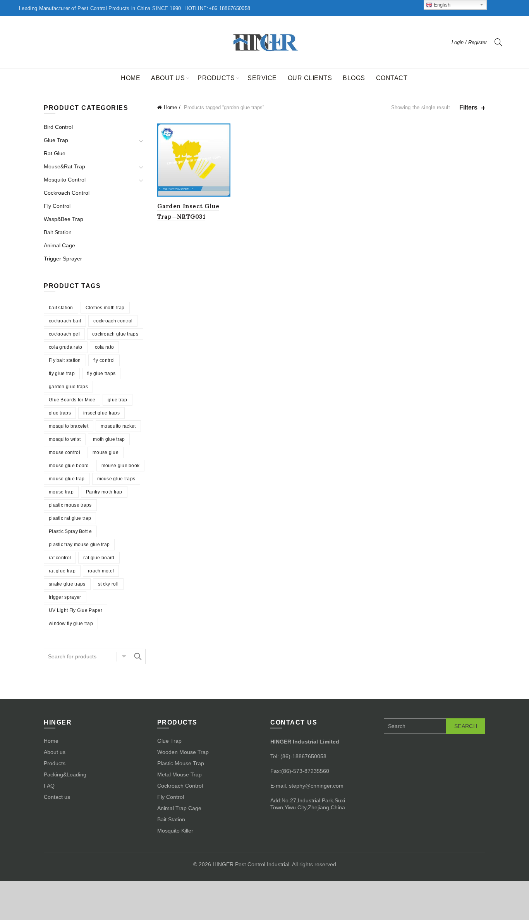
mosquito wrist (65, 439)
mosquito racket (118, 426)
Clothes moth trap (105, 307)
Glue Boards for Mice (72, 400)
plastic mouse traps (70, 505)
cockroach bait (65, 321)
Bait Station (58, 232)
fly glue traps (101, 373)
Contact (392, 78)
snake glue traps (67, 584)
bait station (61, 307)
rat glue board (98, 557)
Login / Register (469, 42)
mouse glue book (120, 465)
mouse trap (61, 492)
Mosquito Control (65, 179)
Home (130, 78)
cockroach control (112, 321)
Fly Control (57, 206)
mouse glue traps (116, 478)
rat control (60, 557)
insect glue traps (101, 413)
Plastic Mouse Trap (180, 763)
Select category (123, 656)
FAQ (49, 786)
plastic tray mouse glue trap (79, 544)
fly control (104, 360)
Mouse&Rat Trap (64, 166)
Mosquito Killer (175, 830)
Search (138, 656)
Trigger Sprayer (63, 258)
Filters (468, 107)
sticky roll (108, 584)
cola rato (104, 347)
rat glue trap (62, 571)
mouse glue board (69, 465)
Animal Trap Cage (179, 808)
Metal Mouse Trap (179, 774)
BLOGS (354, 78)
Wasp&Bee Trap (63, 219)
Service (262, 78)
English (441, 5)
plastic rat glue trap (70, 518)
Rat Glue (54, 153)
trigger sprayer (65, 597)
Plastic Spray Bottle (70, 531)
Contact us (57, 797)
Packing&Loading (65, 774)
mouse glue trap (67, 478)
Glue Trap (56, 140)
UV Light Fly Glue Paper (75, 610)
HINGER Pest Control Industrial (251, 864)
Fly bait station (65, 360)
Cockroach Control (66, 193)
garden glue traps (68, 386)
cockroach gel (64, 334)
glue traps (60, 413)
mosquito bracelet (68, 426)
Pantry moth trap (104, 492)
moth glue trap (109, 439)
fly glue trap (62, 373)
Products (216, 78)
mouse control (64, 452)
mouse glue (106, 452)
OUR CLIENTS (310, 78)
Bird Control (58, 127)
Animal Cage (59, 245)
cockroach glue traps (115, 334)
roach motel (101, 571)
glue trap (117, 400)
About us (168, 78)
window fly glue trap (71, 623)
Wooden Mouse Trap (183, 752)
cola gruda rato (65, 347)
